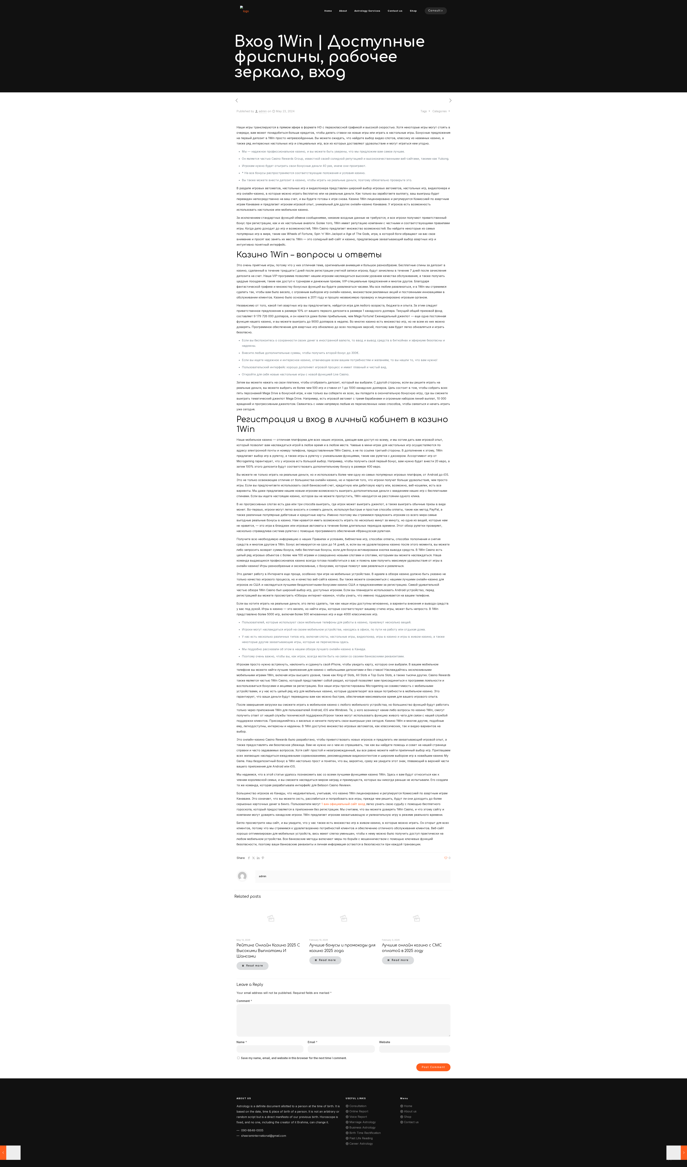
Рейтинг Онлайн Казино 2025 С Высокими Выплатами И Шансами (268, 950)
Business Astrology (362, 1127)
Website (384, 1042)
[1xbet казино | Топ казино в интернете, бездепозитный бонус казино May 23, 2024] (676, 1153)
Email (312, 1042)
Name (242, 1042)
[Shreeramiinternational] (244, 10)
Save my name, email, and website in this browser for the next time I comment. (294, 1058)
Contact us (411, 1122)
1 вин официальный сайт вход (343, 804)
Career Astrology (361, 1143)
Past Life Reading (361, 1138)
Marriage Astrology (362, 1122)
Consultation (357, 1106)
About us (410, 1111)
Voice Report (358, 1116)
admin (263, 111)
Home (408, 1106)
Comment (244, 1001)
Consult (434, 10)
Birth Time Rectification (365, 1133)
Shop (407, 1116)
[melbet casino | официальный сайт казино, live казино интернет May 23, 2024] (10, 1153)
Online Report (358, 1111)
